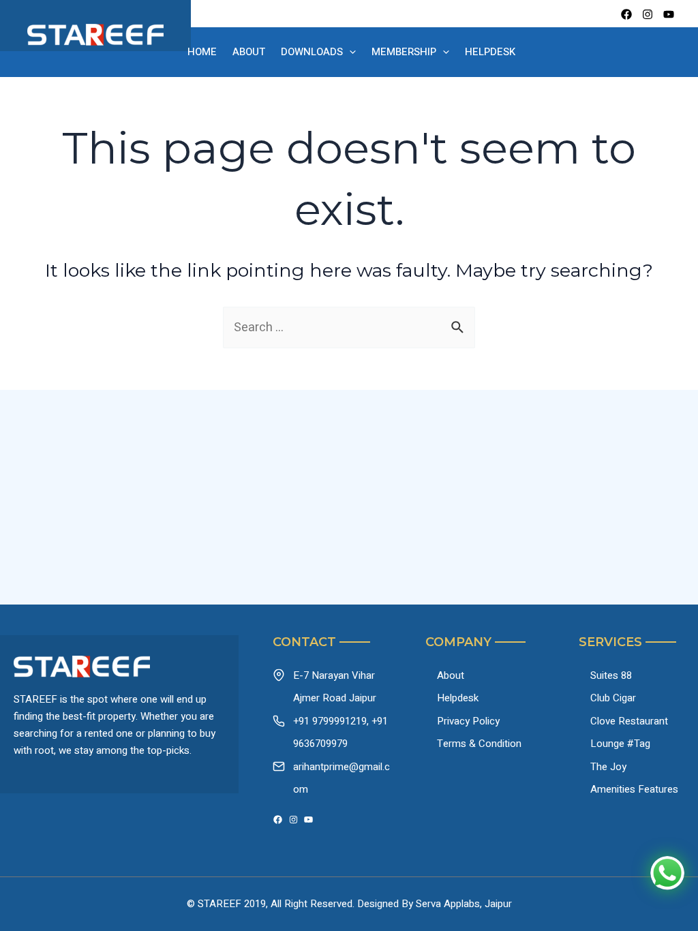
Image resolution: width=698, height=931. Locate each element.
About (248, 51)
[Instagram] (293, 819)
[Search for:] (349, 327)
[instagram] (647, 14)
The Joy (608, 766)
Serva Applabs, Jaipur (464, 903)
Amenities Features (634, 789)
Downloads (312, 51)
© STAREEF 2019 (226, 903)
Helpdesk (490, 51)
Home (202, 51)
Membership (403, 51)
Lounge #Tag (620, 743)
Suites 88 (611, 675)
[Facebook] (626, 14)
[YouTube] (308, 819)
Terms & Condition (479, 743)
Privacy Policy (468, 721)
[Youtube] (668, 14)
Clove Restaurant (629, 721)
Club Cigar (613, 697)
